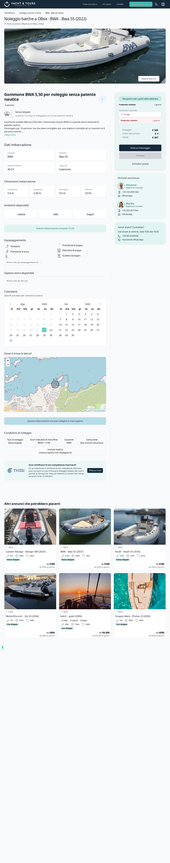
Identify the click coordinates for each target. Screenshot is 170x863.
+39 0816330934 (130, 235)
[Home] (21, 4)
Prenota (140, 155)
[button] (8, 361)
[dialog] (55, 322)
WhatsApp (127, 195)
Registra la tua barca (141, 4)
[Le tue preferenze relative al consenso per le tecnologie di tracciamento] (2, 647)
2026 (44, 304)
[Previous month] (10, 304)
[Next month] (100, 304)
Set (66, 304)
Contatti (120, 4)
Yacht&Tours (9, 13)
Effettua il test (95, 470)
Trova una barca (90, 4)
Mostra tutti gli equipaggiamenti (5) (22, 262)
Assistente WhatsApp (132, 239)
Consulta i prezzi (140, 163)
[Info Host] (102, 99)
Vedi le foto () (149, 78)
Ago (22, 304)
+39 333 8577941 (130, 210)
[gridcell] (11, 314)
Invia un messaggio (140, 147)
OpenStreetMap (99, 411)
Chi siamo (106, 4)
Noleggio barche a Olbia (30, 13)
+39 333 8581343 (130, 192)
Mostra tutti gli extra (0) (17, 281)
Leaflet (88, 411)
